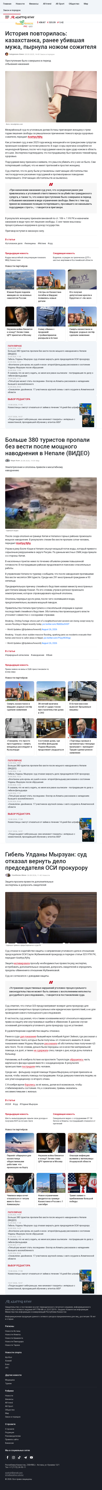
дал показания (28, 1036)
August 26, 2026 (49, 629)
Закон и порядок (12, 10)
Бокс (7, 1364)
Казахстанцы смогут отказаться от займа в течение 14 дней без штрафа (43, 407)
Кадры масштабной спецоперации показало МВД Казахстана (25, 258)
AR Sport (60, 4)
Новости (20, 4)
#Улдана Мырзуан (29, 1104)
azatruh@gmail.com (14, 1473)
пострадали (28, 1066)
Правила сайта (11, 1439)
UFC (6, 1368)
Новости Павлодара (14, 1341)
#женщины (30, 243)
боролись (30, 1084)
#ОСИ (8, 1104)
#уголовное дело (14, 243)
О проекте (9, 1429)
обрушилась (77, 1059)
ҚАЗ (30, 26)
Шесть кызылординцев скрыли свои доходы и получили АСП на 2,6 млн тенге (26, 1119)
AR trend (47, 4)
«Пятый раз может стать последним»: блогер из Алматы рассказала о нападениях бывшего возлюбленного (48, 382)
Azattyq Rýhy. (35, 136)
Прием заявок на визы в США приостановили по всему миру (27, 670)
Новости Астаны (12, 1331)
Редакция (9, 1432)
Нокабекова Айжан (19, 875)
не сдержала (41, 1050)
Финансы (34, 4)
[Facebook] (7, 1457)
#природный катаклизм (17, 655)
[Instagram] (13, 1457)
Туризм (8, 1383)
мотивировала (22, 963)
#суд (50, 243)
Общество (74, 4)
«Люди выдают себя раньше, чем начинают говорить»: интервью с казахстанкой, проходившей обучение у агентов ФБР (41, 420)
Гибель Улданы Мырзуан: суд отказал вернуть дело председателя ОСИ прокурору (49, 359)
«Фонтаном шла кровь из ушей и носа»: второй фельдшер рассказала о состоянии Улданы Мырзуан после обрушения (49, 366)
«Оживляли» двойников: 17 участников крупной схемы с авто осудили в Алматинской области (51, 391)
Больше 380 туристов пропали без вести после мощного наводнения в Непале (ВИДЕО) (47, 352)
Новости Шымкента (14, 1338)
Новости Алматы (13, 1334)
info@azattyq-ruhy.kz (14, 1475)
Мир (86, 4)
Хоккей (8, 1361)
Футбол (8, 1357)
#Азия (49, 655)
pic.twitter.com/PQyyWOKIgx (57, 638)
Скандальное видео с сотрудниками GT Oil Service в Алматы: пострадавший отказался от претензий (74, 1121)
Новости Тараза (12, 1345)
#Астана (42, 243)
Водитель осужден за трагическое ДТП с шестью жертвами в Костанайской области (73, 258)
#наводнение (37, 655)
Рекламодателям (13, 1436)
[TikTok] (19, 1457)
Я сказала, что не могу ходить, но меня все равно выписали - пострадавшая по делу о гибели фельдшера (50, 374)
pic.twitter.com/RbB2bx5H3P (55, 624)
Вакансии (9, 1443)
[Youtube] (31, 1457)
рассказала (50, 1043)
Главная (7, 4)
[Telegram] (25, 1457)
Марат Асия (15, 461)
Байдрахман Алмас (16, 54)
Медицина (10, 1380)
